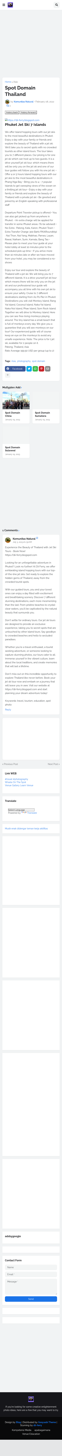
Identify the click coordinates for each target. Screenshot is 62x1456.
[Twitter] (29, 369)
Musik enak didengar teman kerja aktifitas (26, 828)
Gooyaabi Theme (47, 1422)
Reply (8, 709)
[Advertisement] (31, 43)
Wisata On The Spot (15, 782)
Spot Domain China (12, 414)
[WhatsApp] (35, 369)
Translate (32, 813)
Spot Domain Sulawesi (12, 449)
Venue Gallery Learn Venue (19, 785)
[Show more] (7, 375)
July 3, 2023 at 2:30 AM (22, 542)
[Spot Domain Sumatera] (45, 400)
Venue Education (31, 1434)
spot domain (38, 361)
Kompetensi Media (21, 1430)
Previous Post (11, 764)
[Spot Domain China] (16, 400)
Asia (15, 82)
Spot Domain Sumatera (42, 414)
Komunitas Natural (24, 538)
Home (8, 82)
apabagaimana (42, 1430)
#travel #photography (16, 779)
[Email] (47, 369)
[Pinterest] (41, 369)
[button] (4, 5)
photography (24, 361)
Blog (18, 1422)
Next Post (53, 764)
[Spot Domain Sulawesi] (16, 435)
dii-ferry (37, 1425)
